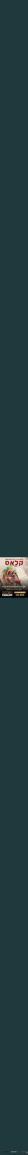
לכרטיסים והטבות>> (23, 1149)
